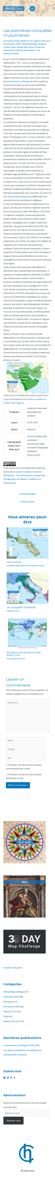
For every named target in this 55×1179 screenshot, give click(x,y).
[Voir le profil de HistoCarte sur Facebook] (4, 1078)
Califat (6, 47)
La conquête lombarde (21, 607)
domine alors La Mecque (18, 81)
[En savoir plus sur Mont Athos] (27, 542)
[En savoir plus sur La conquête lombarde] (27, 588)
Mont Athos (14, 562)
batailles (33, 44)
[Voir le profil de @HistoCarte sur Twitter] (8, 1078)
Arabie (25, 44)
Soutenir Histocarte (12, 967)
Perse (31, 47)
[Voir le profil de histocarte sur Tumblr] (14, 1078)
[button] (53, 8)
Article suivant (27, 501)
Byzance (42, 44)
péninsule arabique (19, 196)
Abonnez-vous (13, 1120)
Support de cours (42, 40)
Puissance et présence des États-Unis (24, 654)
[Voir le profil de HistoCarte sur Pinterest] (11, 1078)
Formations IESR (11, 40)
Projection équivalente (24, 50)
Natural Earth (33, 455)
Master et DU (26, 40)
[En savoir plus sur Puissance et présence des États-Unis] (27, 633)
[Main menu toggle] (32, 8)
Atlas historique (11, 996)
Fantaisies (8, 1001)
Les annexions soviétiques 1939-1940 (21, 1045)
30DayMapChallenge (13, 991)
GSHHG (31, 436)
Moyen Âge (22, 47)
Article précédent (27, 494)
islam (13, 47)
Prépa (9, 658)
